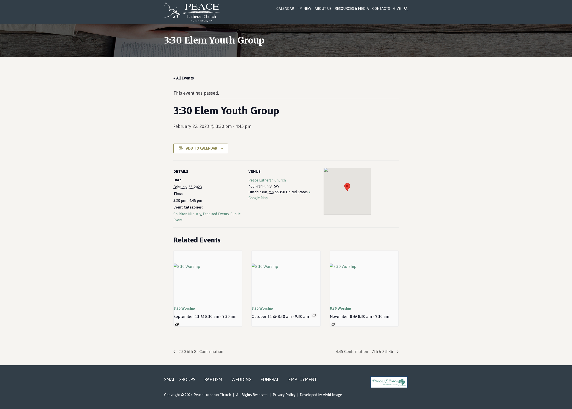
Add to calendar (201, 148)
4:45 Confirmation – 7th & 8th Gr (365, 351)
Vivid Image (332, 395)
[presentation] (208, 276)
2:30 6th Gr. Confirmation (200, 351)
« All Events (183, 78)
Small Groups (179, 379)
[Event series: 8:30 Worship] (177, 324)
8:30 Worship (184, 308)
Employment (302, 379)
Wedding (241, 379)
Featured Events (216, 214)
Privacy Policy (284, 395)
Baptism (213, 379)
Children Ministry (187, 214)
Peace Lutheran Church (194, 12)
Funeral (270, 379)
